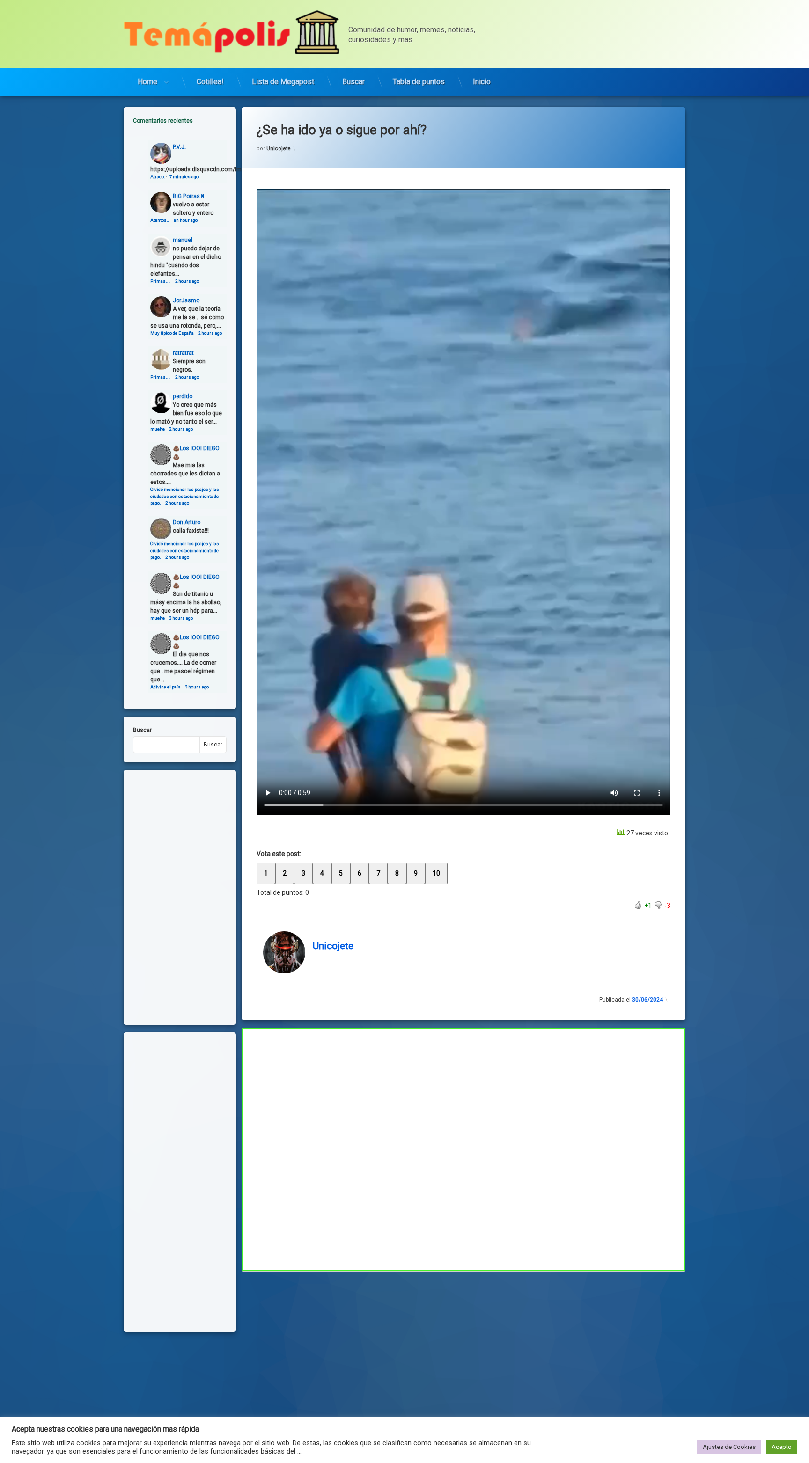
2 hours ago (187, 281)
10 (436, 873)
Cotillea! (210, 81)
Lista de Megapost (283, 81)
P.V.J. (179, 147)
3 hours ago (181, 618)
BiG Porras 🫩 (188, 196)
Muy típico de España (172, 333)
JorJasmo (186, 300)
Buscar (353, 81)
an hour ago (186, 220)
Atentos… (159, 220)
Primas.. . (160, 281)
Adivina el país (165, 686)
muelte (157, 429)
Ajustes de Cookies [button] (729, 1446)
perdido (182, 396)
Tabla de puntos (419, 81)
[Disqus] (463, 1148)
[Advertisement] (463, 1340)
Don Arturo (186, 522)
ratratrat (183, 353)
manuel (182, 240)
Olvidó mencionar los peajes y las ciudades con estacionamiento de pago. (184, 496)
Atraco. (157, 176)
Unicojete (278, 149)
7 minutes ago (184, 176)
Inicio (482, 81)
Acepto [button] (782, 1446)
